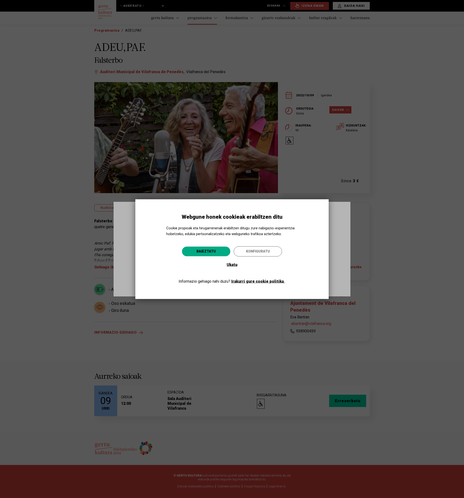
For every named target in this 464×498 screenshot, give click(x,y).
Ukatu (232, 264)
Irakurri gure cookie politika (258, 281)
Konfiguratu (258, 251)
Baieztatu (206, 251)
